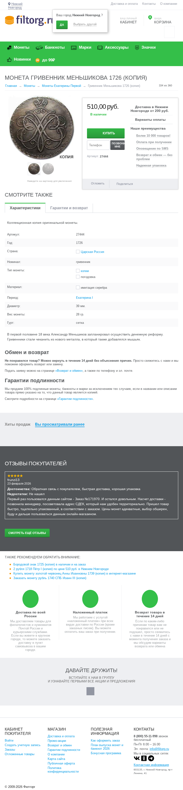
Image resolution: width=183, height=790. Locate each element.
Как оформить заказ (105, 740)
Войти (9, 740)
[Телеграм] (151, 760)
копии (85, 271)
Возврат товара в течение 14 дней (150, 614)
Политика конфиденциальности (63, 769)
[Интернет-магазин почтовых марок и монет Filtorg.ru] (30, 20)
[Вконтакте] (137, 760)
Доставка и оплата (124, 3)
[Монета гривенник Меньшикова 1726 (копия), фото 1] (42, 127)
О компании (168, 3)
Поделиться (125, 184)
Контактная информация (151, 765)
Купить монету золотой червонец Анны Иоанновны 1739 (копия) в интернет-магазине (74, 573)
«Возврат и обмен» (69, 370)
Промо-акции (57, 741)
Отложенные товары (19, 754)
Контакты (149, 3)
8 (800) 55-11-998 (146, 736)
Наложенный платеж (90, 612)
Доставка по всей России (31, 614)
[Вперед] (176, 85)
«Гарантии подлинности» (75, 399)
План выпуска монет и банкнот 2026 (107, 746)
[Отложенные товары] (169, 32)
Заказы (10, 749)
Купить (109, 133)
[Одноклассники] (144, 760)
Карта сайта (56, 759)
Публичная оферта (61, 763)
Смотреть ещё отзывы (27, 533)
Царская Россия (92, 252)
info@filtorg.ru (159, 749)
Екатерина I (84, 297)
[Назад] (154, 85)
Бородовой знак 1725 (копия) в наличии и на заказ (49, 564)
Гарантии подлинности (64, 750)
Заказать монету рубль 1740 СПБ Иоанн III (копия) (49, 578)
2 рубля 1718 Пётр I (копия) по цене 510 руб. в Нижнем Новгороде (61, 569)
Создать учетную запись (23, 745)
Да (62, 24)
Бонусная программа (106, 753)
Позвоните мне (118, 145)
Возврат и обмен (60, 745)
